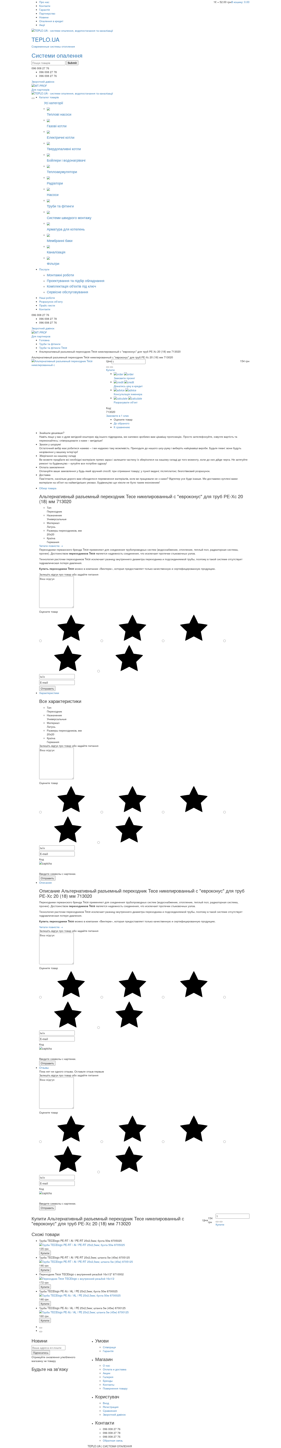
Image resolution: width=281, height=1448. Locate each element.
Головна (44, 340)
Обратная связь (113, 1440)
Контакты (108, 1384)
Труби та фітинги (49, 344)
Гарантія (44, 9)
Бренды (108, 1381)
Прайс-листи (47, 305)
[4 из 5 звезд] (132, 628)
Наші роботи (47, 298)
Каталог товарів (49, 97)
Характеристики (49, 693)
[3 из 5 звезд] (194, 628)
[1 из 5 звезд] (129, 658)
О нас (106, 1365)
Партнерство (47, 13)
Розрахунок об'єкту (51, 301)
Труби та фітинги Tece (53, 348)
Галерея (108, 1377)
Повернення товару (115, 1388)
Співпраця (109, 1347)
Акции (106, 1373)
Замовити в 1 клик (117, 415)
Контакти (44, 6)
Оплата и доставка (114, 1369)
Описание (45, 882)
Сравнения (110, 1411)
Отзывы (44, 1067)
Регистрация (111, 1407)
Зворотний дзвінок (114, 1414)
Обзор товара (47, 488)
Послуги (44, 269)
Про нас (44, 2)
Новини (44, 17)
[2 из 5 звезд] (68, 658)
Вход (106, 1403)
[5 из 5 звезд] (71, 628)
